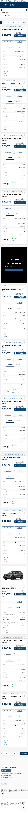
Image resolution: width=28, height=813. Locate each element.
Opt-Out (18, 804)
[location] (26, 1)
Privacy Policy (5, 804)
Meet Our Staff (3, 791)
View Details (7, 41)
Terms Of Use (8, 804)
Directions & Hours (12, 791)
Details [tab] (10, 47)
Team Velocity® (23, 802)
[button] (24, 27)
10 (24, 22)
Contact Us (7, 770)
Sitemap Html (12, 804)
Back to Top (24, 753)
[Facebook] (2, 783)
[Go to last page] (17, 753)
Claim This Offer (14, 270)
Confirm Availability (20, 42)
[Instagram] (5, 783)
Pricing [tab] (18, 47)
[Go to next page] (14, 753)
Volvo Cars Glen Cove (2, 804)
